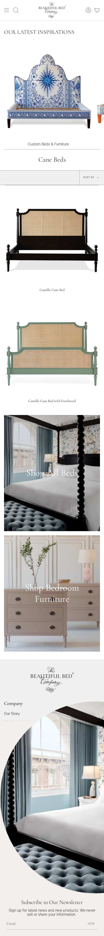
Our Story (12, 714)
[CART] (97, 10)
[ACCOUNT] (88, 10)
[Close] (96, 728)
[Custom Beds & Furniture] (48, 91)
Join (91, 923)
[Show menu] (6, 10)
